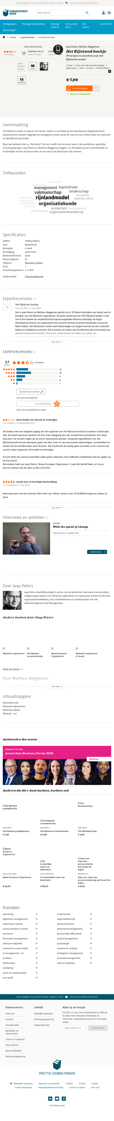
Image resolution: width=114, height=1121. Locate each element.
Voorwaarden (12, 1025)
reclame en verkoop (67, 948)
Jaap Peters (72, 46)
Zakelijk (38, 1007)
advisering (8, 914)
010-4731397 (106, 24)
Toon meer (55, 342)
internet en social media (15, 948)
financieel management (15, 938)
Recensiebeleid (13, 1050)
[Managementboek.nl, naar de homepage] (15, 16)
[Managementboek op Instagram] (64, 1099)
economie (8, 933)
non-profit (8, 977)
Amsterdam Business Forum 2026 (29, 753)
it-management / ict (13, 953)
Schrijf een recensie (29, 391)
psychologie (63, 943)
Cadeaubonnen (42, 1025)
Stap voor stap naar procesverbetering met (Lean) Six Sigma (94, 880)
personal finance (65, 924)
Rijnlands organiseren (13, 653)
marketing (8, 968)
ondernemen (63, 914)
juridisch (7, 958)
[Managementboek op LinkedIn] (50, 1099)
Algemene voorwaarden (49, 1083)
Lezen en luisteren (15, 1039)
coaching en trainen (13, 924)
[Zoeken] (87, 13)
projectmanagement (67, 938)
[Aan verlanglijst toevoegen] (97, 88)
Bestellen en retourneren (12, 1032)
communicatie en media (15, 928)
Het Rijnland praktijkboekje (16, 831)
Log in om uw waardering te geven (31, 410)
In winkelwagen (80, 88)
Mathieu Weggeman (89, 46)
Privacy (82, 1083)
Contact (9, 1019)
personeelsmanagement (69, 928)
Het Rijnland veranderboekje (54, 831)
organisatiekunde (66, 919)
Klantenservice (14, 1007)
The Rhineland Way (87, 831)
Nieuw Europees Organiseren (17, 877)
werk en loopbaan (66, 963)
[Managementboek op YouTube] (57, 1099)
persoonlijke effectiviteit (69, 933)
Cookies (94, 1083)
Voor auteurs (12, 1045)
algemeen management (15, 919)
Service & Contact (77, 1087)
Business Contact (34, 263)
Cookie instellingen (23, 1087)
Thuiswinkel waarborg (22, 1083)
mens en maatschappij (14, 972)
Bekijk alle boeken (11, 669)
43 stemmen (9, 55)
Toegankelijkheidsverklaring (50, 1087)
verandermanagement (68, 958)
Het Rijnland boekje (47, 37)
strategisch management (70, 953)
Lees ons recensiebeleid (26, 398)
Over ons (10, 1013)
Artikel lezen (95, 552)
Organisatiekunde (27, 37)
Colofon (69, 1083)
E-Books (12, 37)
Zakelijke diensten (43, 1013)
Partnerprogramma (15, 1056)
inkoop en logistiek (12, 943)
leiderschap (9, 963)
